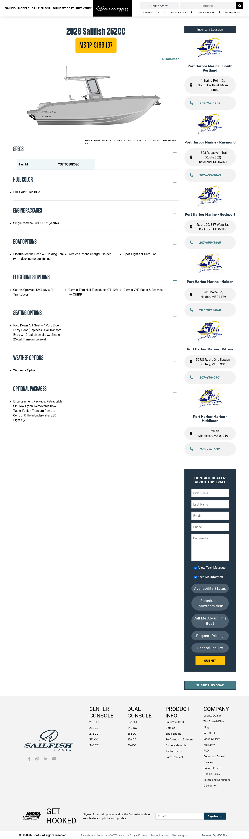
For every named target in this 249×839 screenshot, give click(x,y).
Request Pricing (210, 635)
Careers (208, 762)
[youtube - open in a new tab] (54, 759)
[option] (96, 102)
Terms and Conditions (216, 779)
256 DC (132, 733)
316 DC (131, 745)
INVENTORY (84, 8)
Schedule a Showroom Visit (210, 603)
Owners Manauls (176, 745)
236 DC (132, 722)
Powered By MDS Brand (216, 835)
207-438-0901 (210, 377)
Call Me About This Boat (210, 621)
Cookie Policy (211, 773)
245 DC (132, 727)
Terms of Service (170, 835)
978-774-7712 (210, 449)
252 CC (94, 727)
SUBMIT (210, 660)
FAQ (206, 750)
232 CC (94, 722)
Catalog (170, 727)
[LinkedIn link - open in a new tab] (45, 759)
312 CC (93, 739)
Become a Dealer (214, 756)
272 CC (93, 733)
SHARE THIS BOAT (210, 685)
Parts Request (174, 757)
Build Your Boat (175, 722)
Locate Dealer (212, 715)
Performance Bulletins (179, 739)
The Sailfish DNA (213, 721)
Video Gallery (211, 738)
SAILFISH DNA (41, 8)
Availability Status (210, 588)
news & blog (205, 12)
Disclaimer (170, 59)
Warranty (209, 744)
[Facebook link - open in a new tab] (29, 759)
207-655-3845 (210, 175)
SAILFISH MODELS (17, 8)
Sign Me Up (215, 816)
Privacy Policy (212, 768)
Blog (206, 727)
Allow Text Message (211, 568)
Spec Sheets (173, 733)
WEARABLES (232, 12)
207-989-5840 (210, 310)
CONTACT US (151, 12)
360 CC (94, 745)
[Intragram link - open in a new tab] (37, 759)
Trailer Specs (173, 751)
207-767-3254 (210, 103)
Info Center (210, 733)
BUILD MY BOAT (63, 8)
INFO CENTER (178, 12)
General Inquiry (210, 648)
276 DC (131, 739)
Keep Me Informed (210, 577)
